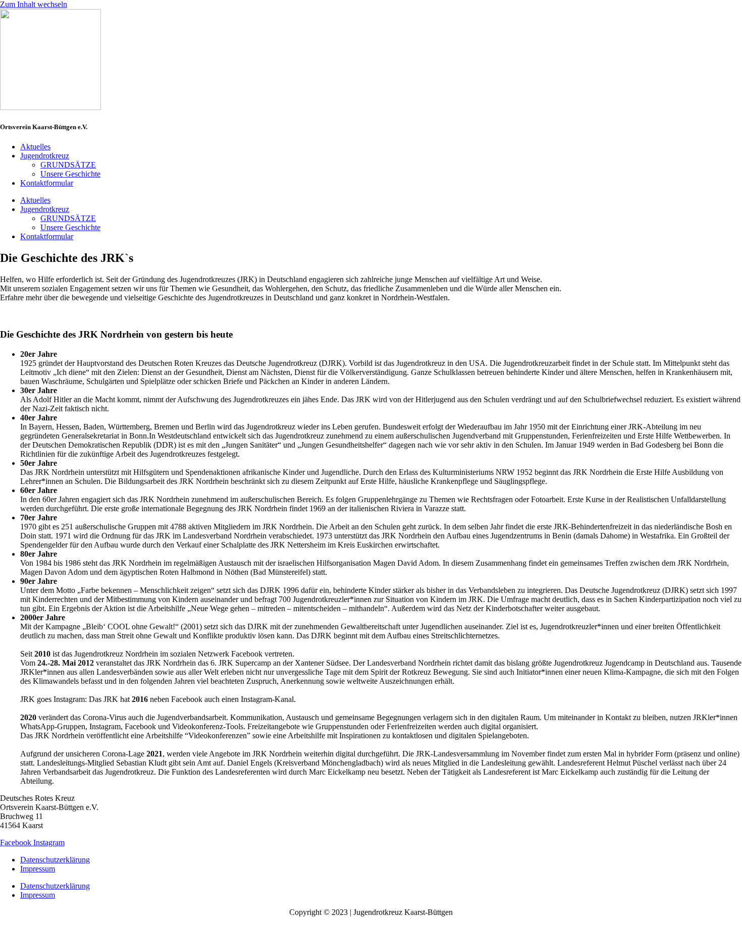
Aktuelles (35, 146)
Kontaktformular (46, 183)
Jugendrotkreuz (44, 155)
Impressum (37, 868)
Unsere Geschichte (70, 174)
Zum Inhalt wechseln (33, 4)
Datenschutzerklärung (55, 859)
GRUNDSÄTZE (68, 164)
